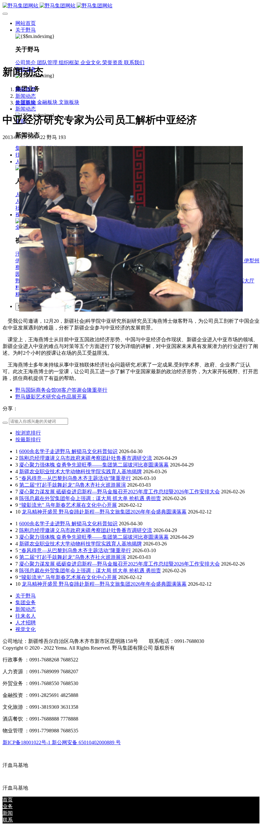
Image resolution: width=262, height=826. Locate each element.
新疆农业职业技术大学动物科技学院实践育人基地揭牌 (80, 471)
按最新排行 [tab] (28, 439)
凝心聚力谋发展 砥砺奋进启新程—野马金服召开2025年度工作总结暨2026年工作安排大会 (119, 491)
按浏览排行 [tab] (28, 433)
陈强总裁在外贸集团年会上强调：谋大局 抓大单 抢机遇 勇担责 (90, 498)
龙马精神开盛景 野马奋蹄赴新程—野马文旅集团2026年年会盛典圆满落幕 (104, 511)
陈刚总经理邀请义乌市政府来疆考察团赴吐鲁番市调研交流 (85, 458)
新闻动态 (25, 96)
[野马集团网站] (131, 6)
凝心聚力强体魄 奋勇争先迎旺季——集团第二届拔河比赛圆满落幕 (94, 464)
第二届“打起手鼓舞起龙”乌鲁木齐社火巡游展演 (72, 485)
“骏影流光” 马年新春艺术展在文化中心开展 (68, 505)
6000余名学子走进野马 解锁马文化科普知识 (68, 451)
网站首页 (25, 23)
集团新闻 (25, 102)
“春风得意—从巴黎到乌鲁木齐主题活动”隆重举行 (75, 478)
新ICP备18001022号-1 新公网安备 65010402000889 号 (62, 742)
